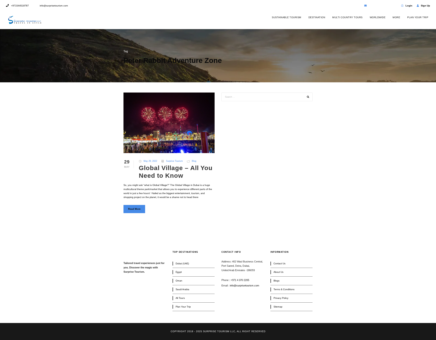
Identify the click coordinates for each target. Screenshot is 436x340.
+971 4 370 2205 (240, 280)
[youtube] (383, 5)
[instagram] (389, 5)
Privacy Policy (281, 298)
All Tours (180, 298)
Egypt (179, 272)
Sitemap (278, 306)
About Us (278, 272)
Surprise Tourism (174, 161)
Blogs (276, 280)
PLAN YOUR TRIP (417, 17)
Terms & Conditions (284, 289)
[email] (365, 5)
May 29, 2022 (150, 161)
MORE (396, 17)
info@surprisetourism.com (244, 285)
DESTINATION (316, 17)
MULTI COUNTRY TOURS (347, 17)
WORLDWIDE (378, 17)
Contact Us (279, 263)
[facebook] (371, 5)
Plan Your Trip (183, 306)
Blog (194, 161)
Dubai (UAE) (182, 263)
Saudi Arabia (182, 289)
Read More (134, 209)
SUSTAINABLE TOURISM (286, 17)
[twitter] (377, 5)
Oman (179, 280)
